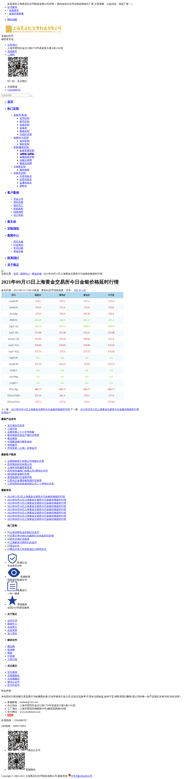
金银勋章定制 (27, 157)
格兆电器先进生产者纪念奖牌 (23, 435)
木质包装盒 (26, 176)
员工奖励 (18, 215)
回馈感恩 (18, 212)
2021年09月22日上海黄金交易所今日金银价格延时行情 (109, 409)
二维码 (11, 54)
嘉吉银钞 (12, 438)
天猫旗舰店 (13, 675)
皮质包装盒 (26, 179)
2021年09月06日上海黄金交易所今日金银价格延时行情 (36, 509)
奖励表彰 (18, 208)
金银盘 (23, 128)
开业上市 (18, 199)
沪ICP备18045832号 (81, 776)
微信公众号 (13, 682)
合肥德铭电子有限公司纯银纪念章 (25, 461)
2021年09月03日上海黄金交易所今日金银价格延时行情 (36, 512)
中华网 (11, 656)
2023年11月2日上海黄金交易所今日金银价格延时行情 (36, 496)
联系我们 (13, 258)
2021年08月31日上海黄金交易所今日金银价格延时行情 (36, 519)
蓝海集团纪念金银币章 (19, 477)
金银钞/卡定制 (21, 137)
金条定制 (24, 124)
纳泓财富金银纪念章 (18, 474)
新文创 (11, 221)
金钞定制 (24, 141)
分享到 (5, 412)
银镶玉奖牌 (26, 163)
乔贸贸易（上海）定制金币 (22, 448)
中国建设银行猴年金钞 (19, 441)
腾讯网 (11, 646)
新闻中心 (13, 235)
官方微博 (12, 672)
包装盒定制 (19, 173)
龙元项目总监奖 (15, 425)
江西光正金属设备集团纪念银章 (24, 480)
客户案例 (13, 192)
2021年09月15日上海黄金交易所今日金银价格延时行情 (36, 503)
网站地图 (12, 19)
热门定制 (13, 108)
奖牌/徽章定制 (21, 147)
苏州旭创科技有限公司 (19, 464)
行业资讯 (18, 245)
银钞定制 (24, 144)
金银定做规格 (16, 13)
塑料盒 (23, 186)
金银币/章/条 (20, 115)
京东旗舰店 (13, 678)
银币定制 (24, 121)
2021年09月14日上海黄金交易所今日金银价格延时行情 (40, 409)
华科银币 (12, 445)
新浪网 (11, 649)
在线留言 (14, 10)
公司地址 (12, 45)
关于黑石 (13, 264)
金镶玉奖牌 (26, 160)
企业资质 (12, 630)
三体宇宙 (12, 428)
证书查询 (12, 7)
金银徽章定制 (27, 153)
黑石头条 (18, 241)
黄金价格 (18, 251)
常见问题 (18, 248)
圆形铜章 (24, 170)
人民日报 (12, 659)
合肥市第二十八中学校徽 (20, 432)
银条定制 (24, 131)
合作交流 (12, 620)
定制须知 (13, 228)
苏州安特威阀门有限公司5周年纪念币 (27, 470)
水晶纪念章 (26, 134)
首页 (10, 101)
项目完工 (18, 205)
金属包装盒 (26, 182)
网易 (9, 653)
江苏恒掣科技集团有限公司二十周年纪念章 (30, 483)
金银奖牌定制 (27, 150)
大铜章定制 (19, 166)
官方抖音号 (13, 685)
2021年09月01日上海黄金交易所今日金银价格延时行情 (36, 516)
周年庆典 (18, 202)
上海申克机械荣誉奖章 (19, 467)
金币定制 (24, 118)
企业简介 (12, 627)
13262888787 (14, 90)
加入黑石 (12, 633)
